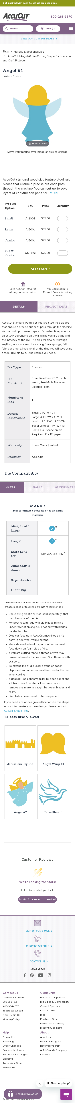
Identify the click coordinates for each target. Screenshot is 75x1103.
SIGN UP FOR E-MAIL (38, 930)
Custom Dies (47, 1010)
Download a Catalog (52, 1023)
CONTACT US (37, 961)
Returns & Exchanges (15, 1054)
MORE (54, 193)
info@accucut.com (13, 1010)
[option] (6, 51)
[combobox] (19, 28)
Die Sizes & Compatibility (54, 1002)
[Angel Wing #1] (53, 743)
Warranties (9, 1067)
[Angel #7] (20, 791)
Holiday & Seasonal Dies (29, 51)
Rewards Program (50, 1041)
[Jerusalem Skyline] (20, 743)
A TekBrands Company (53, 1050)
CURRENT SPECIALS (37, 946)
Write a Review (12, 76)
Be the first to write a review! (37, 899)
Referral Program (50, 1046)
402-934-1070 (11, 1006)
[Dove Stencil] (53, 791)
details (19, 306)
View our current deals (37, 38)
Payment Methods (13, 1050)
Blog (43, 1015)
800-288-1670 (61, 16)
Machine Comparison (52, 997)
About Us (45, 1037)
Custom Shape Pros (16, 711)
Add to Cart (39, 268)
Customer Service (13, 997)
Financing (8, 1041)
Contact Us (9, 1037)
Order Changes (12, 1046)
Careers (45, 1054)
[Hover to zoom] (37, 113)
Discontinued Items (51, 1028)
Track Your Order (13, 1063)
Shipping (8, 1059)
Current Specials (50, 1006)
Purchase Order (49, 1019)
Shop (6, 51)
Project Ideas (56, 306)
